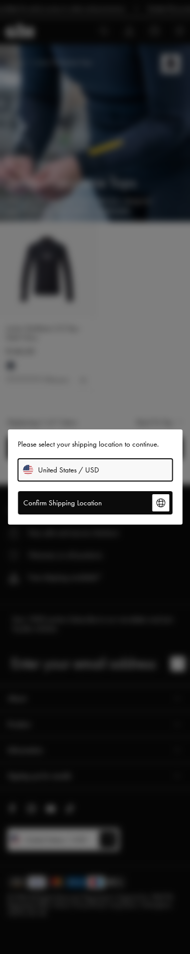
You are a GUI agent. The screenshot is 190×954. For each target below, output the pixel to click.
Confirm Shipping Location (62, 502)
